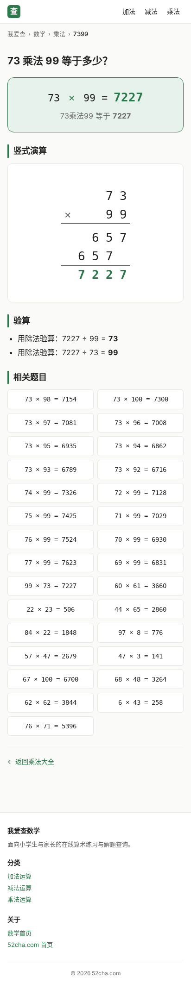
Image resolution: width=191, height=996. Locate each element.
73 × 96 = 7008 (140, 422)
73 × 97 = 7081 (50, 422)
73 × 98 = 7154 (50, 399)
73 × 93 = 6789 (50, 469)
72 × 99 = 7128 (140, 492)
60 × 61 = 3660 (140, 585)
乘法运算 (19, 899)
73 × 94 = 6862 (140, 446)
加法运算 (19, 876)
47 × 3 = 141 (140, 656)
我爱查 (16, 34)
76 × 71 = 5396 (50, 726)
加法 (128, 11)
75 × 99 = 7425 (50, 516)
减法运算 (19, 887)
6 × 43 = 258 (140, 702)
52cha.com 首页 (30, 944)
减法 (151, 11)
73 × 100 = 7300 (140, 399)
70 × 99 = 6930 (140, 539)
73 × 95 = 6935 (50, 446)
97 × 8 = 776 (140, 632)
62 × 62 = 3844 (50, 702)
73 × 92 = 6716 (140, 469)
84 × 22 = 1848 (50, 632)
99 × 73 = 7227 (50, 585)
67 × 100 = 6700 (50, 679)
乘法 (173, 11)
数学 (39, 34)
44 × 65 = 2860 (140, 609)
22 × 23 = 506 (50, 609)
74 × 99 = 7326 (50, 492)
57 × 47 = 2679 (50, 656)
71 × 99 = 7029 (140, 516)
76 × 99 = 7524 (50, 539)
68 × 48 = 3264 (140, 679)
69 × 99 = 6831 (140, 562)
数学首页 (19, 933)
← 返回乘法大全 (30, 761)
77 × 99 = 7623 (50, 562)
